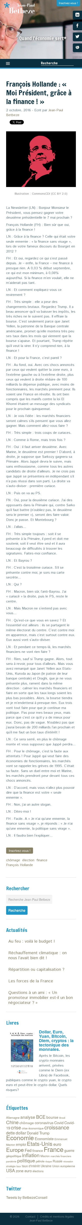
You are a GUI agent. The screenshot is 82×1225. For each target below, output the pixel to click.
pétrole (40, 1161)
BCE (40, 1116)
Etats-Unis (39, 1143)
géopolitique (13, 1156)
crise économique (33, 1128)
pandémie (11, 1161)
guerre (69, 1150)
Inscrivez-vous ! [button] (19, 850)
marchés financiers (61, 1156)
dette (10, 1133)
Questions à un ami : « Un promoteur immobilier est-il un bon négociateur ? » (40, 998)
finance (42, 860)
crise (16, 1127)
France (53, 1149)
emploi (21, 1144)
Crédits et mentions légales (57, 1217)
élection (28, 860)
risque (48, 1161)
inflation (31, 1155)
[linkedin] (77, 15)
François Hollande (19, 865)
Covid (58, 1122)
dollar (21, 1133)
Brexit (62, 1117)
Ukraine (46, 1165)
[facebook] (77, 26)
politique (26, 1160)
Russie (57, 1161)
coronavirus (44, 1122)
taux (18, 1166)
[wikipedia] (77, 47)
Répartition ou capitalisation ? (36, 970)
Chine (12, 1122)
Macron (45, 1156)
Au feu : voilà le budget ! (31, 941)
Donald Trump (38, 1133)
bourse (52, 1117)
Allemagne (12, 1117)
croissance (56, 1127)
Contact (30, 1217)
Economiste (44, 1138)
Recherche (49, 63)
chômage (13, 860)
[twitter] (77, 37)
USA (10, 1170)
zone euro (24, 1170)
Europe (15, 1149)
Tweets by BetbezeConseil (26, 1197)
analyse (27, 1117)
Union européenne (63, 1166)
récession (68, 1161)
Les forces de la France (30, 981)
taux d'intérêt (31, 1166)
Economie (20, 1137)
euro (57, 1144)
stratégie (11, 1166)
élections (38, 1171)
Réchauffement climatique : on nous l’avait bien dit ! (37, 955)
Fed (28, 1150)
